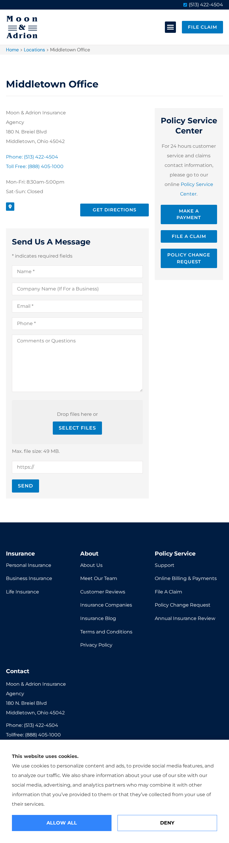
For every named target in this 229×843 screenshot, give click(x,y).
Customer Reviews (102, 592)
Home (12, 50)
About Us (91, 565)
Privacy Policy (96, 645)
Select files (77, 428)
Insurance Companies (106, 605)
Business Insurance (29, 578)
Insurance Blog (98, 618)
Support (164, 565)
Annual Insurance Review (185, 618)
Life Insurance (22, 592)
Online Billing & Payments (186, 578)
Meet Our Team (98, 578)
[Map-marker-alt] (10, 206)
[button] (170, 27)
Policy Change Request (183, 605)
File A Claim (168, 592)
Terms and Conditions (106, 632)
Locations (34, 50)
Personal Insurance (28, 565)
